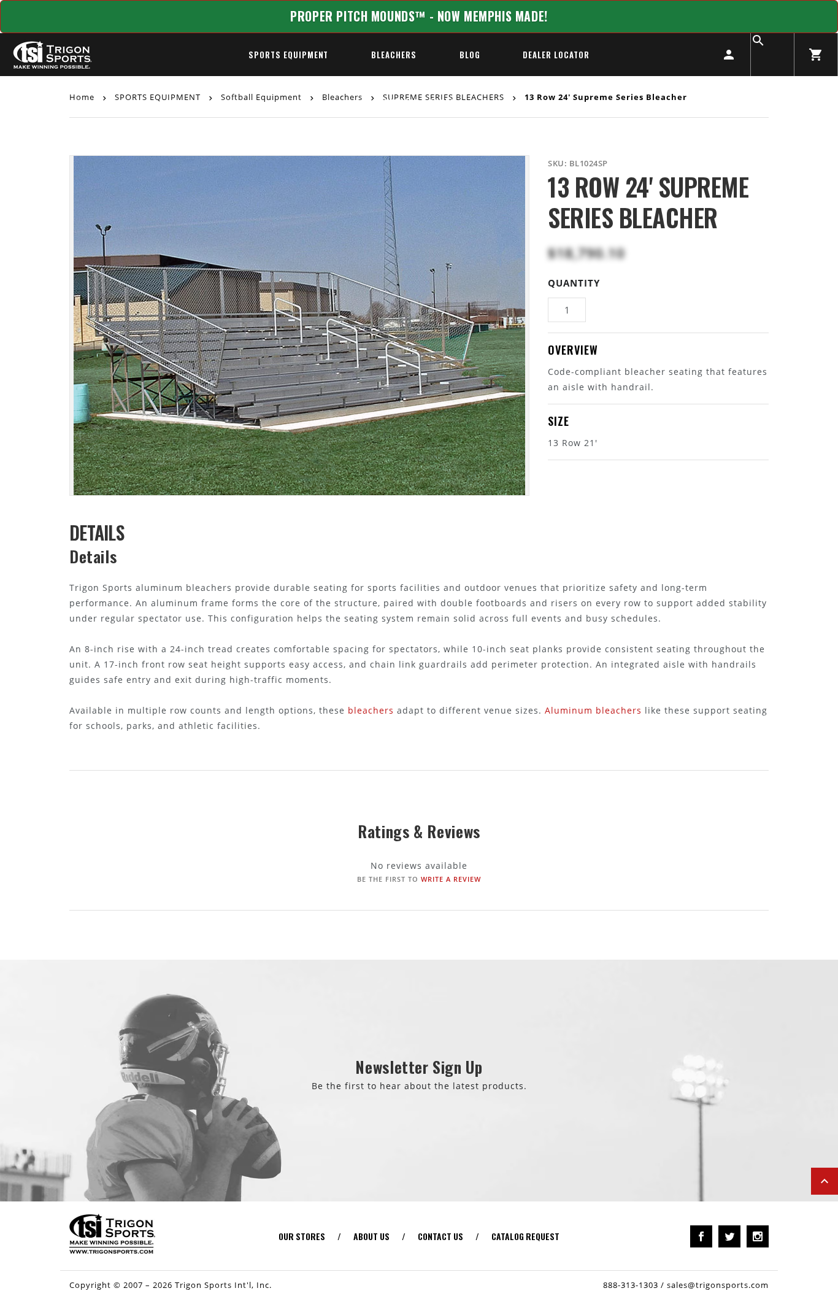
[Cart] (816, 54)
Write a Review (451, 879)
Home (83, 96)
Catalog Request (525, 1236)
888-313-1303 (630, 1284)
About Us (371, 1236)
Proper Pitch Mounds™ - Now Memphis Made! (419, 16)
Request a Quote (419, 102)
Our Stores (302, 1236)
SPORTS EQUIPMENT (288, 54)
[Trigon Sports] (52, 54)
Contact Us (440, 1236)
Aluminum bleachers (593, 710)
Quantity (574, 283)
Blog (469, 54)
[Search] (772, 54)
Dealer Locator (556, 54)
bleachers (371, 710)
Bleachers (393, 54)
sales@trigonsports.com (718, 1284)
